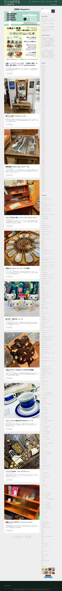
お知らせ (43, 405)
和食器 (43, 530)
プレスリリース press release (46, 502)
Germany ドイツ (44, 244)
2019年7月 (43, 188)
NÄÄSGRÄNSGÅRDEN (45, 308)
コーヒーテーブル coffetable (46, 431)
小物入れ (43, 538)
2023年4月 (43, 140)
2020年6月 (43, 177)
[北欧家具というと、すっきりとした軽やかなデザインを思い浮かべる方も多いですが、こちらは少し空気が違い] (49, 569)
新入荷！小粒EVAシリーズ (14, 319)
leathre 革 (43, 289)
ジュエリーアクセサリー (45, 437)
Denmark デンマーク (45, 223)
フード (43, 487)
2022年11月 (43, 149)
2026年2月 (43, 76)
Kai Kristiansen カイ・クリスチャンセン (48, 278)
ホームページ (43, 1)
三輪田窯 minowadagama (45, 523)
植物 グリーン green (45, 543)
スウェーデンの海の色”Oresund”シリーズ (19, 420)
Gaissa (43, 240)
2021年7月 (43, 168)
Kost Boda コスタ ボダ (45, 283)
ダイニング (43, 450)
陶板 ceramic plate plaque (45, 560)
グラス (43, 424)
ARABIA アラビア (44, 203)
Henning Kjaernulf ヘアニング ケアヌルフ (48, 265)
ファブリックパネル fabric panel (46, 493)
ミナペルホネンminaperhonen (46, 508)
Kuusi (42, 285)
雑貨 (42, 562)
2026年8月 (43, 65)
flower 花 (43, 236)
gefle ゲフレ (43, 242)
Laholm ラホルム (44, 287)
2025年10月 (43, 84)
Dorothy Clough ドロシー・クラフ (47, 225)
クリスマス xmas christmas (46, 426)
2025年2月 (43, 99)
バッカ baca (43, 480)
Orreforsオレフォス (45, 323)
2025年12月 (43, 80)
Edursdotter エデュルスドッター (46, 227)
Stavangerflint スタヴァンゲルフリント (48, 345)
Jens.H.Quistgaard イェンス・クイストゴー (48, 274)
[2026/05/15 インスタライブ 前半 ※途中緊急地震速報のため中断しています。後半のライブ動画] (43, 572)
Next (30, 536)
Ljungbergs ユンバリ (45, 295)
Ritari (42, 328)
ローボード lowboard (45, 517)
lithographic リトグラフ (45, 293)
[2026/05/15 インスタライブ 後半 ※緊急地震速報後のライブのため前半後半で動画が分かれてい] (53, 569)
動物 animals (43, 525)
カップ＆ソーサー (44, 411)
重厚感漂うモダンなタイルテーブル (17, 167)
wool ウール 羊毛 (44, 377)
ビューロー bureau (44, 485)
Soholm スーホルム (44, 343)
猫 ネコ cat (43, 547)
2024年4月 (43, 117)
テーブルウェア (44, 463)
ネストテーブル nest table (45, 476)
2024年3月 (43, 119)
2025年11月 (43, 82)
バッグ (43, 482)
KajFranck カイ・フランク (45, 280)
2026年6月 (43, 69)
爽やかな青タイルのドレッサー (16, 116)
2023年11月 (43, 127)
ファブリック (44, 491)
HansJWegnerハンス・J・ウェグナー (47, 253)
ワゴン (43, 519)
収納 (42, 528)
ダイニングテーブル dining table (46, 454)
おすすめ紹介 (44, 401)
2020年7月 (43, 175)
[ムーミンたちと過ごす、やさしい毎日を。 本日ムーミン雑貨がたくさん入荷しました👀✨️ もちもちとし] (49, 572)
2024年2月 (43, 121)
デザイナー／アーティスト (46, 469)
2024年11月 (43, 104)
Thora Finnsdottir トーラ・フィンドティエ (48, 360)
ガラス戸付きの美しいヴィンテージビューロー (21, 217)
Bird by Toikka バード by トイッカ (47, 210)
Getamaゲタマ (44, 246)
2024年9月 (43, 108)
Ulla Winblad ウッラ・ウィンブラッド (47, 368)
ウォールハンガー (44, 396)
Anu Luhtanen (44, 201)
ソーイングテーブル (45, 446)
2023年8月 (43, 132)
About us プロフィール (35, 1)
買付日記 (43, 558)
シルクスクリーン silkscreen (46, 439)
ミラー (43, 510)
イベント (43, 390)
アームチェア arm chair (45, 381)
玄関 (42, 549)
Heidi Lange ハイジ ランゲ (45, 257)
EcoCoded (47, 589)
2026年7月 (43, 67)
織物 (42, 553)
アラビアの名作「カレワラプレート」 (18, 471)
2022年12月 (43, 147)
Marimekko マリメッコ (45, 298)
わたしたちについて (45, 521)
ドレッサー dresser (44, 472)
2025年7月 (43, 89)
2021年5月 (43, 170)
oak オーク (43, 315)
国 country (43, 532)
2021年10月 (43, 166)
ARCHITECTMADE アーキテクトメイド (48, 205)
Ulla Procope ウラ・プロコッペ (46, 366)
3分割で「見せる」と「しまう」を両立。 (48, 18)
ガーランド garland (44, 409)
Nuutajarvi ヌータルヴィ (45, 313)
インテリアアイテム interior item (47, 392)
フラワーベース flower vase (46, 495)
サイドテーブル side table (45, 433)
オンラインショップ (50, 1)
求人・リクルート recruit (45, 545)
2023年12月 (43, 125)
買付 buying (43, 556)
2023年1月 (43, 145)
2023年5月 (43, 138)
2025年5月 (43, 93)
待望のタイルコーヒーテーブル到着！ (18, 268)
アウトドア (43, 383)
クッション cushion (44, 422)
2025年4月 (43, 95)
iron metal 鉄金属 (44, 272)
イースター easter (45, 388)
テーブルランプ (44, 467)
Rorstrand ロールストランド (46, 330)
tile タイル (43, 362)
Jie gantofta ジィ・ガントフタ (46, 276)
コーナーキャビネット (45, 429)
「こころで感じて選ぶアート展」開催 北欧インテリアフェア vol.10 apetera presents (48, 51)
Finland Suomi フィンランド (46, 233)
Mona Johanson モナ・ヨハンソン (47, 302)
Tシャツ (43, 364)
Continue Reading (9, 73)
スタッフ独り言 (44, 444)
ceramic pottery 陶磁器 (45, 218)
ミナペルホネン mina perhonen (46, 506)
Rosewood (43, 334)
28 (26, 536)
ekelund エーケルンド (45, 229)
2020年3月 (43, 181)
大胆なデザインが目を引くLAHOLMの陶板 (20, 370)
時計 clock (43, 541)
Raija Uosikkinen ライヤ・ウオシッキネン (48, 326)
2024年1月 (43, 123)
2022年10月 (43, 151)
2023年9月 (43, 130)
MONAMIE (43, 304)
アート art (43, 379)
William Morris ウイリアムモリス (47, 373)
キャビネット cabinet (45, 418)
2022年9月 (43, 153)
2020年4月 (43, 179)
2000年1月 (43, 190)
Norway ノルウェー (44, 311)
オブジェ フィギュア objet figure (46, 403)
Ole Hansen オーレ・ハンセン (46, 321)
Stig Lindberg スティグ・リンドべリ (47, 347)
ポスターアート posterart (45, 504)
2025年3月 (43, 97)
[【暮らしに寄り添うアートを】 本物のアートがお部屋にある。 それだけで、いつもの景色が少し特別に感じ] (46, 569)
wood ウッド (43, 375)
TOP (30, 1)
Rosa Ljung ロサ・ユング (45, 332)
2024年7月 (43, 112)
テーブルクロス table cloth (46, 465)
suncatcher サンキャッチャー (46, 349)
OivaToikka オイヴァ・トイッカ (46, 319)
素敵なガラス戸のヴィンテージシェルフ (19, 522)
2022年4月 (43, 162)
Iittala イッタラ (44, 270)
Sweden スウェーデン (45, 351)
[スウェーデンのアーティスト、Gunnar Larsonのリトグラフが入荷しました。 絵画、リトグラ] (43, 569)
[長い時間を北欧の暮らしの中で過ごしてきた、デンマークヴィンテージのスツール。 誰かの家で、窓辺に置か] (46, 572)
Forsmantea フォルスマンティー (46, 238)
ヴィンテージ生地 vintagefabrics (47, 394)
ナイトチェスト (44, 474)
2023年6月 (43, 136)
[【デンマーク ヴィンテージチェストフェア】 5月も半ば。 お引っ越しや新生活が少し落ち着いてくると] (53, 572)
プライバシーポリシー (53, 4)
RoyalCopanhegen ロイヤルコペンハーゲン (48, 336)
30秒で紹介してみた (45, 197)
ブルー (43, 500)
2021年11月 (43, 164)
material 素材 (44, 300)
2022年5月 (43, 160)
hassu (42, 255)
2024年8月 (43, 110)
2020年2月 (43, 183)
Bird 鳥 (43, 212)
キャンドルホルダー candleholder (47, 420)
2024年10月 (43, 106)
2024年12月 (43, 102)
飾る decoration (44, 566)
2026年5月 (43, 71)
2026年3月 (43, 74)
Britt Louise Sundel (44, 216)
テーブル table (44, 461)
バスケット (43, 478)
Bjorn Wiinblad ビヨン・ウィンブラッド (48, 214)
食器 (42, 564)
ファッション (44, 489)
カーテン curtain (44, 407)
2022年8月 (43, 155)
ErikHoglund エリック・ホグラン (47, 231)
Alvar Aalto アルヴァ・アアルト (46, 199)
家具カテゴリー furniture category (47, 536)
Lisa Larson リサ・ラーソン (46, 291)
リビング (43, 515)
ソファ (43, 448)
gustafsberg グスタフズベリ (46, 251)
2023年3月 (43, 142)
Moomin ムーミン (44, 306)
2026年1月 (43, 78)
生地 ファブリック (44, 551)
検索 (42, 8)
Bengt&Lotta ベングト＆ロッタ (46, 208)
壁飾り (43, 534)
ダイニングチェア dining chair (46, 452)
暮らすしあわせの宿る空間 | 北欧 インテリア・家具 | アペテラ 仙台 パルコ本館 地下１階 (12, 3)
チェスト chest (44, 459)
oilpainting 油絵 (44, 317)
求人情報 (55, 1)
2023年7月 (43, 134)
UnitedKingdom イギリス (45, 370)
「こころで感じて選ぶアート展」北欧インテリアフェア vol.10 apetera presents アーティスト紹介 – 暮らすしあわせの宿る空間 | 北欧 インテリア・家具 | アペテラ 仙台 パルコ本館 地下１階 (48, 55)
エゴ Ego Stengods (44, 398)
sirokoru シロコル (44, 341)
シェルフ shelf (44, 435)
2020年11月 (43, 173)
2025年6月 (43, 91)
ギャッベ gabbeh (44, 416)
